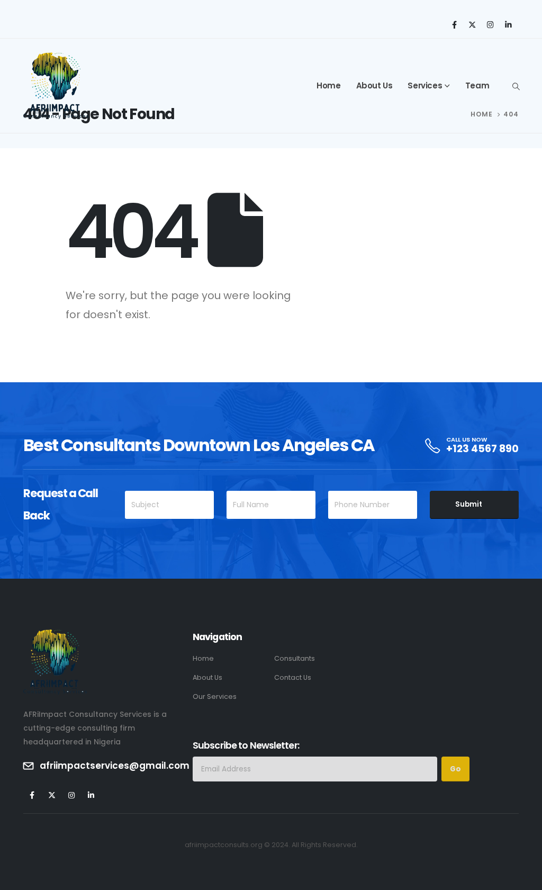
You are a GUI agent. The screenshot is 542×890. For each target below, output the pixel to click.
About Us (374, 85)
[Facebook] (454, 24)
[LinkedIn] (508, 24)
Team (477, 85)
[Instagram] (490, 24)
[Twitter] (472, 24)
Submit (468, 504)
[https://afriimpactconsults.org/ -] (55, 85)
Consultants (294, 658)
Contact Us (292, 677)
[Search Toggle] (515, 86)
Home (328, 85)
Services (425, 85)
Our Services (215, 696)
